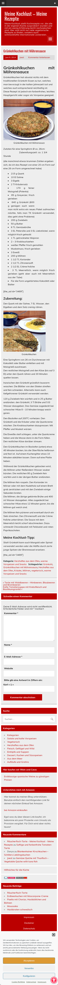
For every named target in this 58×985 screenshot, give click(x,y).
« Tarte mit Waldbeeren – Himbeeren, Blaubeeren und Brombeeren (29, 583)
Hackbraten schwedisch (19, 909)
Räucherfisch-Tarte (17, 892)
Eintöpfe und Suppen (18, 751)
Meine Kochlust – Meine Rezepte (26, 16)
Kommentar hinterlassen (39, 57)
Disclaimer (29, 923)
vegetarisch (37, 570)
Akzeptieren (29, 960)
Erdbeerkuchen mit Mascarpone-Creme (27, 896)
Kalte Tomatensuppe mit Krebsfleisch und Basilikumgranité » (24, 588)
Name (8, 645)
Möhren (26, 570)
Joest (22, 57)
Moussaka (12, 906)
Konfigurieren (29, 976)
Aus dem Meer (14, 758)
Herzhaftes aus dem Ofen (27, 561)
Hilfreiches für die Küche (16, 869)
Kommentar (11, 613)
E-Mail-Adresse (13, 657)
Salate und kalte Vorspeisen (21, 738)
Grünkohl (47, 564)
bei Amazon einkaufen (15, 810)
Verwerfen (29, 968)
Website (8, 668)
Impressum (42, 982)
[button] (53, 934)
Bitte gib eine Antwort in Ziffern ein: (23, 680)
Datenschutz (31, 982)
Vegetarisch (13, 741)
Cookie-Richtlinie (18, 982)
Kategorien (13, 735)
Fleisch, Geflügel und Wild (20, 748)
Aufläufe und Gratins (18, 761)
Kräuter (18, 570)
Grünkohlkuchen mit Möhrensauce (20, 567)
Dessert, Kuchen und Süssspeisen (24, 755)
